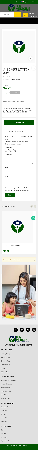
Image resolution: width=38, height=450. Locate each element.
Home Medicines (8, 110)
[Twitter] (22, 330)
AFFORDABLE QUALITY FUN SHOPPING (19, 345)
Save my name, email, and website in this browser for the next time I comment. (18, 189)
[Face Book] (16, 330)
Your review (9, 154)
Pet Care (10, 112)
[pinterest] (28, 330)
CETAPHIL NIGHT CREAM (11, 245)
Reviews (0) (19, 122)
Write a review (15, 79)
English (25, 2)
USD (33, 2)
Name (7, 167)
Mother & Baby (20, 110)
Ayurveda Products (17, 108)
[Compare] (6, 93)
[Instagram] (34, 330)
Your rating (9, 147)
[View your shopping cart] (25, 15)
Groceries (28, 108)
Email (7, 176)
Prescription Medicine (21, 112)
